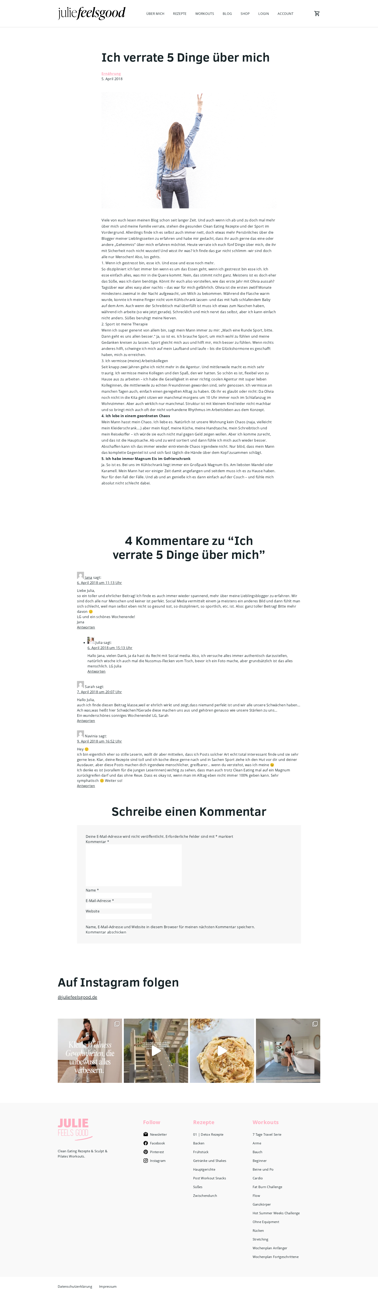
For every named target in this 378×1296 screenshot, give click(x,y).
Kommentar (97, 841)
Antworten (86, 627)
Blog (227, 13)
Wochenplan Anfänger (270, 1248)
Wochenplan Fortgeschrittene (276, 1257)
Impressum (108, 1286)
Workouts (204, 13)
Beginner (260, 1160)
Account (285, 13)
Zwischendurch (205, 1195)
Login (263, 13)
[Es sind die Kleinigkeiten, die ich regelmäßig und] (90, 1051)
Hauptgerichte (204, 1169)
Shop (245, 13)
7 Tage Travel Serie (267, 1134)
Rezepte (179, 13)
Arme (257, 1143)
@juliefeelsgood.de (77, 997)
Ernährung (111, 73)
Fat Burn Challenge (267, 1187)
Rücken (258, 1230)
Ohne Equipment (266, 1222)
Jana (88, 577)
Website (93, 911)
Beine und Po (263, 1169)
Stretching (260, 1239)
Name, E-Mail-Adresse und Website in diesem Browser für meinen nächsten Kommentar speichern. (170, 926)
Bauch (257, 1152)
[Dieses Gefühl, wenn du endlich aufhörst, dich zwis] (156, 1051)
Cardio (258, 1178)
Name (92, 890)
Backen (199, 1143)
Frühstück (201, 1152)
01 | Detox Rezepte (208, 1134)
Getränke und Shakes (209, 1160)
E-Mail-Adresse (100, 900)
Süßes (198, 1187)
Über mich (155, 13)
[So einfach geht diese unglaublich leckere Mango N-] (222, 1051)
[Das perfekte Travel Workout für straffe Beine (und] (288, 1051)
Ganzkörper (262, 1204)
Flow (256, 1195)
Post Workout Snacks (209, 1178)
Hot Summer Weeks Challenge (276, 1213)
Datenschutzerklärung (75, 1286)
